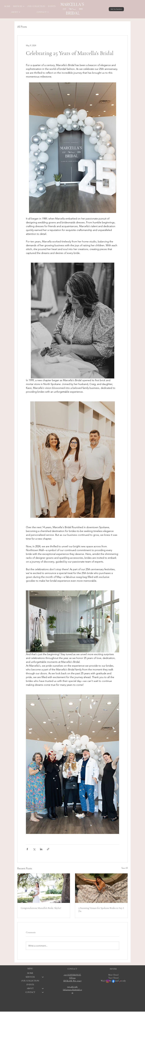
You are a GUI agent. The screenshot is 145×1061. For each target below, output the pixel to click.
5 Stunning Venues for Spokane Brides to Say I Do (101, 909)
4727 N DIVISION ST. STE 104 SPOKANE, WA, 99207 (72, 978)
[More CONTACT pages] (48, 12)
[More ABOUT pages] (19, 12)
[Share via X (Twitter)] (34, 849)
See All (124, 868)
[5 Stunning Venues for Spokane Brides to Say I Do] (101, 888)
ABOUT (30, 988)
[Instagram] (108, 981)
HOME (30, 973)
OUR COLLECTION (30, 980)
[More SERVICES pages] (23, 6)
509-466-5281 (72, 987)
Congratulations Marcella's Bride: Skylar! (41, 908)
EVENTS (30, 984)
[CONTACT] (42, 992)
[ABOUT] (42, 988)
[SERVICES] (42, 977)
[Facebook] (113, 981)
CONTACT (30, 992)
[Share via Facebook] (27, 849)
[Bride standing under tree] (43, 888)
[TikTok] (119, 981)
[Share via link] (48, 849)
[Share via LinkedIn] (41, 849)
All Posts (22, 26)
